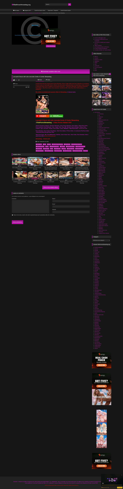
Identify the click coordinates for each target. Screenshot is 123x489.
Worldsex (101, 228)
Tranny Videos (102, 219)
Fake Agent (101, 139)
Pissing (64, 148)
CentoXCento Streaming (77, 144)
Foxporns (97, 267)
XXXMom (97, 281)
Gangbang (101, 152)
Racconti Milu (102, 202)
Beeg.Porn (97, 256)
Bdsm (49, 144)
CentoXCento (67, 144)
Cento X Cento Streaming (58, 144)
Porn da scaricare (103, 185)
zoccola (86, 150)
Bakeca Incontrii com (103, 120)
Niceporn (97, 308)
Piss (96, 68)
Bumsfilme (97, 273)
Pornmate (97, 325)
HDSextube (97, 327)
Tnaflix (100, 217)
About (40, 79)
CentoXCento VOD (83, 128)
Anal (45, 144)
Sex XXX (101, 213)
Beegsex (97, 322)
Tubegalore (97, 268)
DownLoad (46, 138)
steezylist (97, 334)
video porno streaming (78, 150)
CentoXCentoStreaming (100, 294)
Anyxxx (96, 305)
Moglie (100, 178)
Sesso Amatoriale (29, 13)
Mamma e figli (102, 169)
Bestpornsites (98, 320)
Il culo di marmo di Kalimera (101, 48)
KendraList (97, 261)
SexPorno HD (102, 214)
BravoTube (97, 274)
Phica (96, 258)
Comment (14, 198)
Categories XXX (27, 10)
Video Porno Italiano (103, 225)
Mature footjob (102, 172)
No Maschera (57, 148)
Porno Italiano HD (80, 148)
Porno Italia (101, 190)
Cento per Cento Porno (104, 127)
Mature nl (101, 173)
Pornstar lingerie (102, 199)
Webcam (101, 227)
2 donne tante (71, 92)
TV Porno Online (59, 150)
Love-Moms (97, 342)
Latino (100, 164)
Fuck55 (96, 288)
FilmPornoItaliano (99, 247)
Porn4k (96, 250)
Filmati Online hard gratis (104, 149)
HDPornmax (97, 330)
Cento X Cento (102, 129)
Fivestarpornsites (98, 336)
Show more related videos (51, 187)
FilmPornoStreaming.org (21, 4)
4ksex (96, 299)
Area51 (96, 248)
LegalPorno (101, 165)
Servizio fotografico (103, 208)
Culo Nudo (101, 132)
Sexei (96, 264)
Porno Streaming (40, 150)
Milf (52, 148)
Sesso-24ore (101, 211)
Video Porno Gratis (67, 150)
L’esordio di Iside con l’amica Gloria (103, 50)
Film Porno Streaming (81, 146)
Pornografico (101, 198)
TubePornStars (98, 293)
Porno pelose (102, 193)
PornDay (97, 282)
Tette (100, 216)
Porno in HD (101, 188)
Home (14, 13)
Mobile (100, 176)
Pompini (100, 184)
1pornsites (97, 317)
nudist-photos (98, 345)
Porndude (97, 339)
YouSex (96, 253)
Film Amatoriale (102, 146)
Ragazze (101, 204)
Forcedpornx (97, 333)
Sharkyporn (97, 319)
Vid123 (96, 287)
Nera (96, 70)
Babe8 (96, 265)
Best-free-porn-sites (99, 314)
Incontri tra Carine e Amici (40, 10)
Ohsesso (101, 182)
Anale (100, 118)
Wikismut (97, 297)
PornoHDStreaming (49, 150)
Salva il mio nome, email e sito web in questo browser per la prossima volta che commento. (34, 214)
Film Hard (63, 146)
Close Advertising (51, 46)
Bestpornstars (98, 328)
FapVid (96, 279)
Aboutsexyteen (98, 343)
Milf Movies (101, 175)
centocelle (97, 65)
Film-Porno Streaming (20, 13)
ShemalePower (98, 290)
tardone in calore (98, 59)
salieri (96, 62)
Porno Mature (102, 191)
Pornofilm (101, 196)
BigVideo (97, 323)
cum (95, 64)
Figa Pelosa (101, 144)
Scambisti (101, 205)
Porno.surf (97, 252)
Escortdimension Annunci (104, 138)
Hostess (100, 155)
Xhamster (101, 231)
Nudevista (101, 181)
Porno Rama (101, 195)
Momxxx (100, 179)
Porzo (96, 271)
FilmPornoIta (39, 148)
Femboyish (101, 143)
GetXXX (96, 296)
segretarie (97, 61)
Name (54, 198)
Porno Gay (101, 187)
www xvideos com (103, 230)
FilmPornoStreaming (44, 122)
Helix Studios (102, 153)
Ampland (101, 117)
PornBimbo (97, 278)
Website (54, 209)
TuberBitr (97, 291)
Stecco (96, 56)
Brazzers (101, 124)
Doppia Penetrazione (55, 146)
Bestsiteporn (97, 337)
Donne (100, 136)
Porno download (71, 148)
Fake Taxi (101, 141)
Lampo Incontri (102, 162)
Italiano (100, 159)
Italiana (100, 156)
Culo (47, 146)
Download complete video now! (51, 71)
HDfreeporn (97, 262)
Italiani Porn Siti (102, 158)
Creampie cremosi (103, 130)
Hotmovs (97, 285)
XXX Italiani (97, 112)
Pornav (96, 276)
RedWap (97, 300)
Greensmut (97, 304)
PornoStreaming (98, 310)
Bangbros (101, 121)
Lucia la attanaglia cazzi (100, 37)
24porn (96, 302)
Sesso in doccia (102, 210)
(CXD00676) (39, 144)
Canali (100, 126)
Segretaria (101, 207)
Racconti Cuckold (103, 201)
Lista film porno (102, 167)
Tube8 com (101, 222)
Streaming (39, 138)
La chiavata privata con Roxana (102, 46)
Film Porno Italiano (70, 146)
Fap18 (96, 307)
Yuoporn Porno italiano (104, 233)
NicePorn (97, 255)
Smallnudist (97, 346)
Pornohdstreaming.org (100, 311)
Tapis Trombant (98, 45)
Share (48, 79)
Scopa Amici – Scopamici (53, 10)
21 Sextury (101, 113)
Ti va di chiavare (98, 67)
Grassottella (46, 148)
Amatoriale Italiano (37, 13)
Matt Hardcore (102, 170)
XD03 (96, 313)
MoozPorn (97, 316)
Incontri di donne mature (66, 10)
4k (99, 115)
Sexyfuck (97, 284)
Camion (96, 58)
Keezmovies (101, 161)
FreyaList (97, 259)
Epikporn (97, 340)
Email (54, 204)
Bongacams (101, 123)
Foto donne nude (102, 150)
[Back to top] (119, 485)
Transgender (101, 221)
